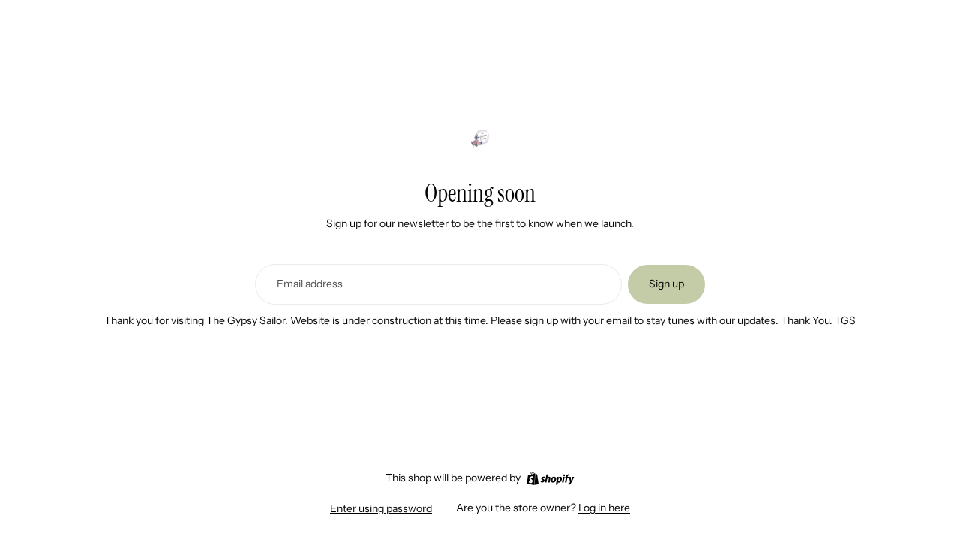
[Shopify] (550, 478)
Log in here (604, 507)
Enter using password (381, 508)
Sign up (666, 283)
